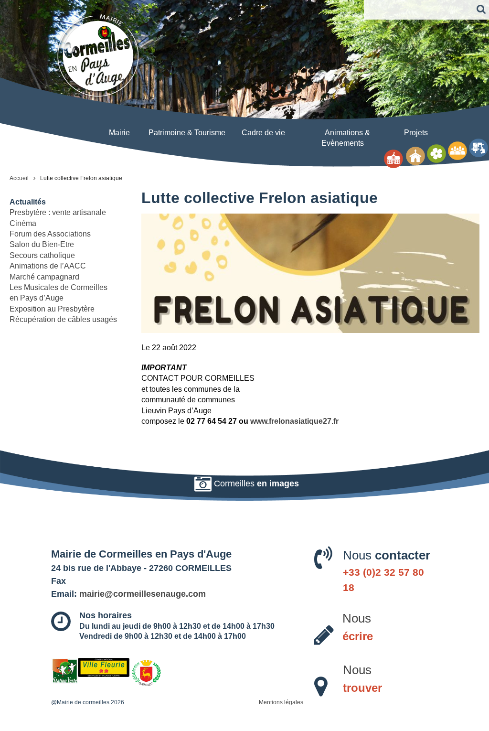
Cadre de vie (263, 133)
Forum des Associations (50, 234)
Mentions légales (281, 702)
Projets (416, 133)
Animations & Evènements (345, 138)
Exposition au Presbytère (52, 309)
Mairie (119, 133)
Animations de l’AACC (48, 266)
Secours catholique (42, 255)
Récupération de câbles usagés (63, 319)
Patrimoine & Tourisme (187, 133)
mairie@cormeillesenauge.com (142, 594)
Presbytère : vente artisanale (58, 212)
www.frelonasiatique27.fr (294, 421)
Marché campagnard (44, 277)
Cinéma (23, 223)
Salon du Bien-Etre (42, 244)
